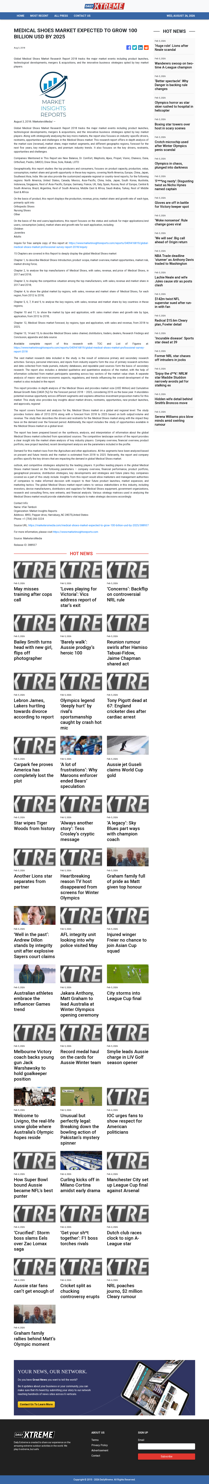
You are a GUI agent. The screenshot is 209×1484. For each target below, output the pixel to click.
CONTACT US (82, 15)
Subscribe (166, 1456)
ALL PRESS (61, 15)
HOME (20, 15)
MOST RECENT (39, 15)
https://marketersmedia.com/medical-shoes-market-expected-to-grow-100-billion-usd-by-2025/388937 (88, 525)
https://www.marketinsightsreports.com (75, 531)
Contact (95, 1455)
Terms (95, 1440)
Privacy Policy (99, 1445)
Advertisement (99, 1450)
